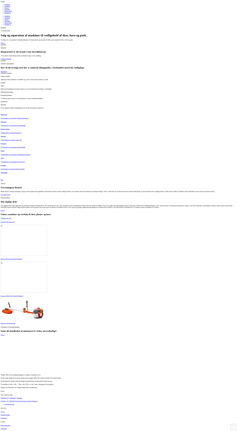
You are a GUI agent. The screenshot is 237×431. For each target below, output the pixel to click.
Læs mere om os (5, 194)
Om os (3, 43)
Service (6, 8)
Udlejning (7, 9)
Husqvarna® (8, 11)
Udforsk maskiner (6, 59)
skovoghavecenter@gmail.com (28, 401)
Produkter (7, 6)
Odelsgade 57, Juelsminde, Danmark (11, 398)
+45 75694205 (10, 401)
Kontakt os (7, 13)
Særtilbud (7, 4)
